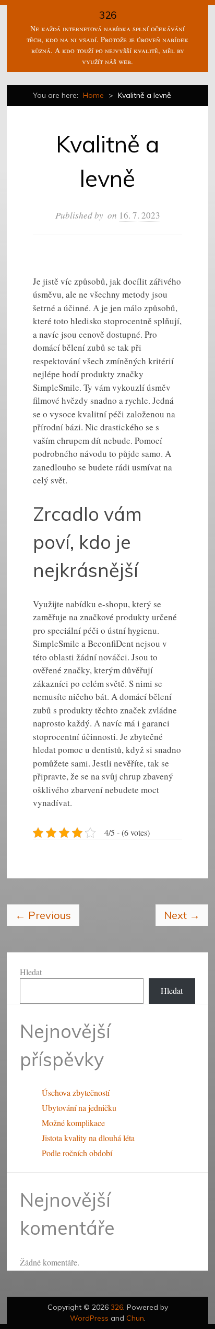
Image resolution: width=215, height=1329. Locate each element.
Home (93, 95)
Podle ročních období (77, 1152)
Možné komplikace (73, 1122)
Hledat (31, 971)
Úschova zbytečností (76, 1092)
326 (107, 15)
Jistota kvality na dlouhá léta (88, 1137)
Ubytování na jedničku (79, 1107)
